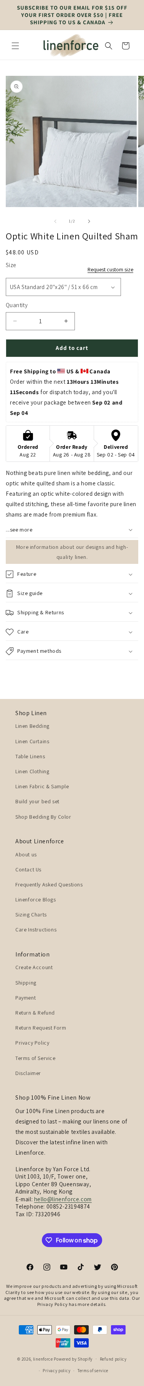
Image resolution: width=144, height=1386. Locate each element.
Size (11, 265)
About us (26, 854)
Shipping (25, 982)
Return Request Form (40, 1027)
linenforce (43, 1358)
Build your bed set (37, 801)
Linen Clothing (32, 771)
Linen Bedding (32, 725)
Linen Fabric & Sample (42, 786)
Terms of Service (35, 1058)
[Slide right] (89, 221)
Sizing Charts (31, 914)
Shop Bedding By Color (43, 816)
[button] (15, 45)
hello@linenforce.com (63, 1199)
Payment (25, 997)
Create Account (34, 967)
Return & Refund (35, 1012)
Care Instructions (35, 929)
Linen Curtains (32, 741)
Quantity (17, 305)
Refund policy (113, 1359)
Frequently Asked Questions (49, 884)
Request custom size (110, 269)
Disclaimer (28, 1073)
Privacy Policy (32, 1042)
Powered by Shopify (73, 1358)
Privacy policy (56, 1370)
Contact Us (28, 869)
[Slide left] (55, 221)
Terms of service (93, 1370)
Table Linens (30, 756)
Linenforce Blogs (35, 899)
